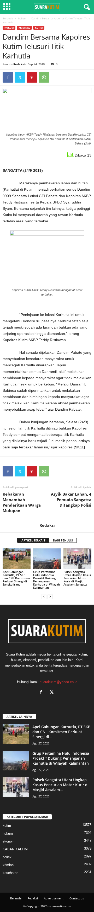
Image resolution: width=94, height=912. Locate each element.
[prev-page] (43, 596)
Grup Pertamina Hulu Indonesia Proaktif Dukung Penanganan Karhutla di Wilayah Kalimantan (46, 579)
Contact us (76, 898)
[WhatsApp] (44, 77)
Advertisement (53, 898)
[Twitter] (20, 77)
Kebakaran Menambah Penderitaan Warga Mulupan (22, 502)
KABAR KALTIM (15, 849)
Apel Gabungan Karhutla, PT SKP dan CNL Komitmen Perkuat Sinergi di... (61, 731)
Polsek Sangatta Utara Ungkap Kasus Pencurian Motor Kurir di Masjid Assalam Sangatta (77, 578)
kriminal (24, 27)
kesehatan (10, 873)
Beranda (8, 18)
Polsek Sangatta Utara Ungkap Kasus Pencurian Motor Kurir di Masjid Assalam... (60, 784)
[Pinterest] (32, 77)
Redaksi (19, 64)
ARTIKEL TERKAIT (33, 540)
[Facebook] (8, 77)
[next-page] (50, 596)
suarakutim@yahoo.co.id (58, 682)
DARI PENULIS (63, 540)
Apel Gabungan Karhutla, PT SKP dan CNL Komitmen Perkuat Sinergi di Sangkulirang (16, 578)
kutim (39, 27)
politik (7, 857)
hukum (22, 18)
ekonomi (9, 841)
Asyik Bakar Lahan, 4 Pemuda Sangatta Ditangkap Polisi (71, 499)
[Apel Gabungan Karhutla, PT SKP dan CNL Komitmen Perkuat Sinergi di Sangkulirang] (17, 558)
